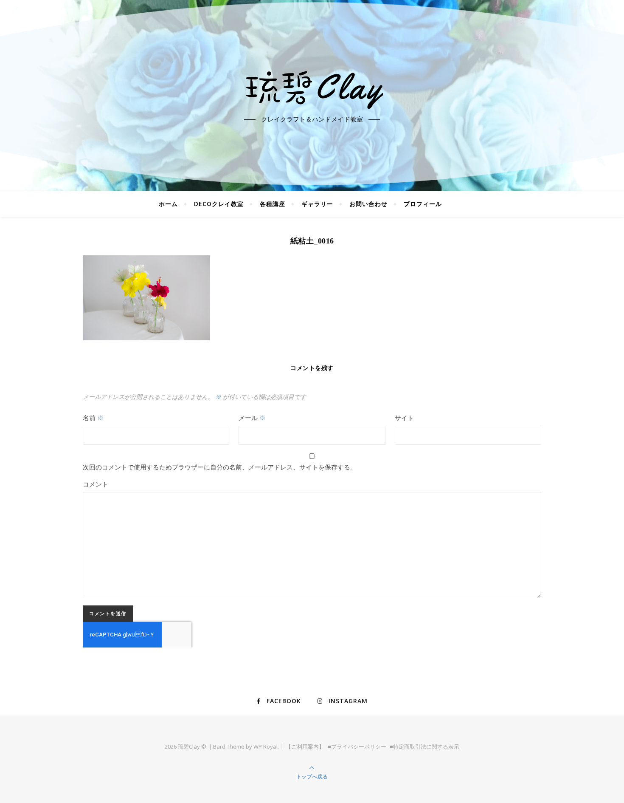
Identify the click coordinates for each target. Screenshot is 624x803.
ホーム (168, 204)
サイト (404, 417)
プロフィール (423, 204)
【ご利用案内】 (305, 746)
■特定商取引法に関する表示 (424, 746)
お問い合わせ (368, 204)
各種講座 (272, 204)
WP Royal (265, 746)
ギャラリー (317, 204)
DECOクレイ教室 (219, 204)
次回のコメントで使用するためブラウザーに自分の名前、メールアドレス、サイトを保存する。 (220, 467)
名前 (93, 417)
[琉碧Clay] (312, 88)
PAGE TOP (603, 771)
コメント (95, 484)
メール (252, 417)
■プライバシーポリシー (357, 746)
